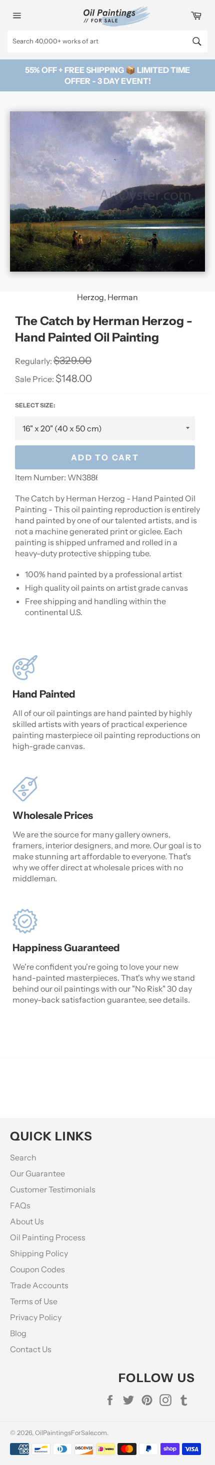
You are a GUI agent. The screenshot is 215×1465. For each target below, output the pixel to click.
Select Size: (35, 405)
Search (23, 1157)
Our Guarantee (37, 1173)
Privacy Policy (36, 1317)
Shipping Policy (39, 1253)
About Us (27, 1221)
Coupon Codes (37, 1269)
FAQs (20, 1205)
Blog (18, 1333)
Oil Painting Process (48, 1237)
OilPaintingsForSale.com (71, 1433)
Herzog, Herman (107, 297)
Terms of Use (34, 1301)
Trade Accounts (39, 1285)
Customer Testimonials (53, 1189)
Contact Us (31, 1349)
